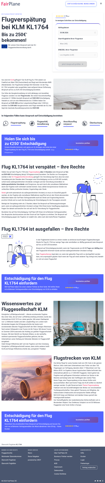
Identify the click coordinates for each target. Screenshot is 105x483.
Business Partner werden (63, 456)
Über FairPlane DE (60, 453)
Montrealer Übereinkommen (11, 456)
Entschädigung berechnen (81, 4)
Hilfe (82, 453)
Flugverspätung (34, 172)
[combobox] (78, 43)
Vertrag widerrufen (89, 468)
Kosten (83, 456)
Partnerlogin (84, 463)
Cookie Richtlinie (60, 474)
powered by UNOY (34, 460)
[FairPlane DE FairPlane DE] (11, 4)
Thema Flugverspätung (91, 385)
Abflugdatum (63, 28)
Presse (56, 460)
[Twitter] (95, 481)
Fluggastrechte (7, 453)
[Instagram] (102, 481)
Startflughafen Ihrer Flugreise (70, 39)
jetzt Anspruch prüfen (71, 64)
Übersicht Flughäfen (9, 463)
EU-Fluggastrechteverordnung (22, 177)
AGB (55, 463)
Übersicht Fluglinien (9, 444)
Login (82, 460)
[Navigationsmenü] (100, 3)
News (30, 453)
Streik (4, 193)
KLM (12, 80)
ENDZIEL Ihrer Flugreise (68, 50)
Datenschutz (58, 470)
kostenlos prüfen (83, 143)
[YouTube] (100, 481)
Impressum (58, 467)
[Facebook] (98, 481)
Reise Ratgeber (33, 456)
